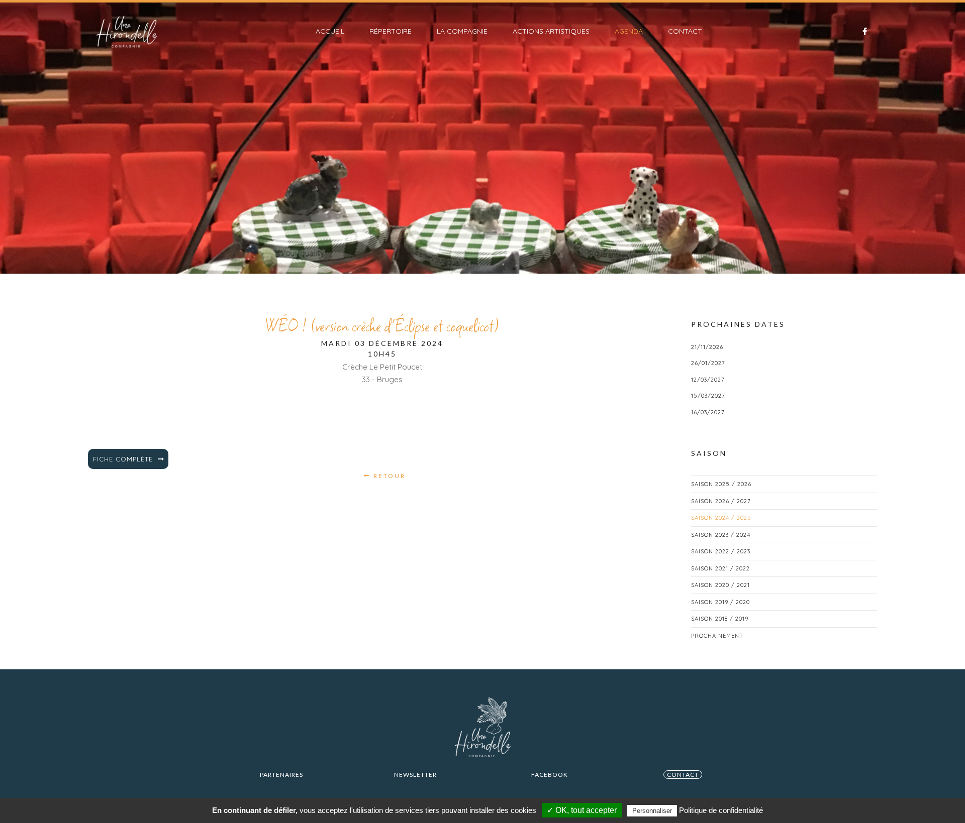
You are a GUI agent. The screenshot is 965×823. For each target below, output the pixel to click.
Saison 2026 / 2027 (721, 501)
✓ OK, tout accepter (582, 810)
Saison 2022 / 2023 (720, 551)
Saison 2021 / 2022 (720, 568)
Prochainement (717, 635)
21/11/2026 (707, 346)
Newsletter (415, 774)
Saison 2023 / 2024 (720, 534)
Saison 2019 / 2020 (720, 602)
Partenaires (281, 774)
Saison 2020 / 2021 (720, 585)
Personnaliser (652, 810)
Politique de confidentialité (721, 810)
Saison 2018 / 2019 (719, 618)
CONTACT (683, 774)
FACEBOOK (549, 774)
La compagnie (462, 31)
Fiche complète (123, 459)
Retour (388, 476)
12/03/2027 (708, 379)
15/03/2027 (708, 395)
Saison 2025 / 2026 (721, 484)
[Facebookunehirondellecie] (859, 31)
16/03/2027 (708, 412)
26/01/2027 (708, 363)
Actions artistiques (551, 31)
